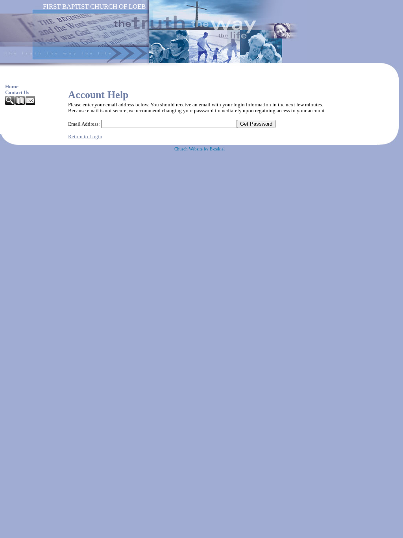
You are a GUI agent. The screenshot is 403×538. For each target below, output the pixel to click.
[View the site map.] (20, 103)
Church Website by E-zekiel (199, 149)
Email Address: (84, 124)
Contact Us (17, 92)
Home (11, 86)
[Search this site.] (10, 103)
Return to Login (85, 136)
